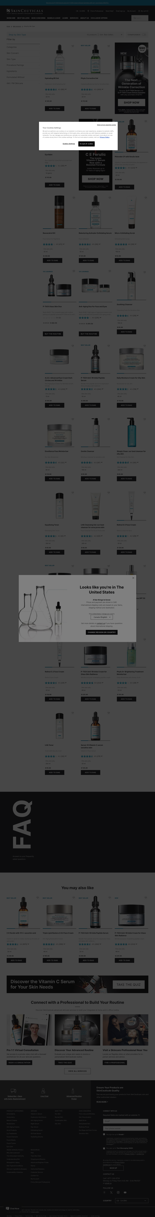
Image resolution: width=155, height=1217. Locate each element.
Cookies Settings (69, 144)
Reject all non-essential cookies (106, 125)
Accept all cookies (86, 144)
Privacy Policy (104, 137)
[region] (78, 136)
